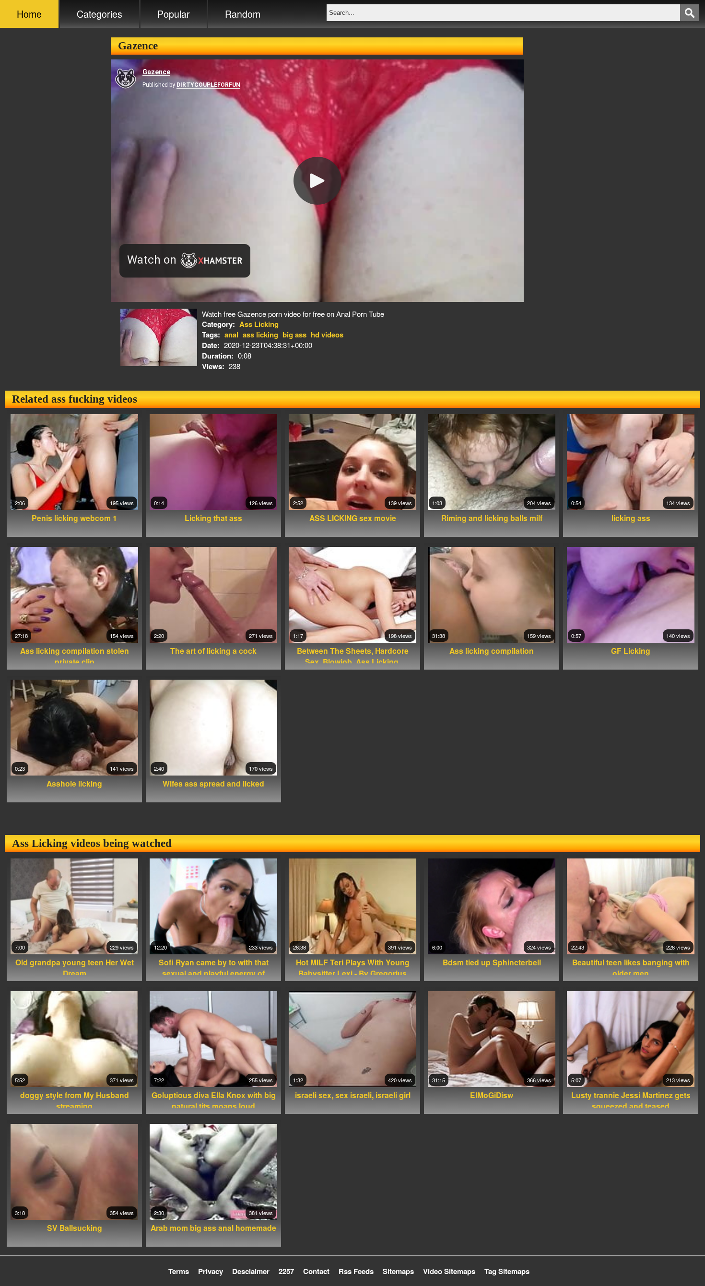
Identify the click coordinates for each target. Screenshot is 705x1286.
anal (231, 334)
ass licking (260, 334)
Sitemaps (398, 1271)
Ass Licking (259, 324)
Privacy (210, 1271)
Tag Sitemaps (506, 1271)
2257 (286, 1271)
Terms (178, 1271)
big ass (294, 334)
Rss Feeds (356, 1271)
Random (242, 14)
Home (29, 14)
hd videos (327, 334)
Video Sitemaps (449, 1271)
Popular (173, 14)
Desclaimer (251, 1271)
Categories (99, 14)
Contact (316, 1271)
